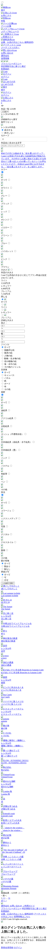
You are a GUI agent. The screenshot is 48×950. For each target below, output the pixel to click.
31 (9, 898)
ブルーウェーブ (8, 874)
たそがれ (5, 736)
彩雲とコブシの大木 (10, 823)
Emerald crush (7, 816)
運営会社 (5, 56)
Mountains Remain (8, 888)
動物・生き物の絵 (12, 358)
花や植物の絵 (10, 361)
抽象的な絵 (9, 350)
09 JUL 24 (5, 602)
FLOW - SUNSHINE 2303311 (13, 763)
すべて (7, 347)
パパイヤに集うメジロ (11, 704)
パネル (7, 378)
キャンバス (9, 375)
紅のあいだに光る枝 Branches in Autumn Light (21, 672)
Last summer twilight (9, 596)
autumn (4, 721)
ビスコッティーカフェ (11, 714)
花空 (3, 651)
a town (4, 658)
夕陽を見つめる (8, 809)
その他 (7, 389)
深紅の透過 (6, 665)
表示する (8, 130)
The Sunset (5, 609)
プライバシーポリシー (11, 64)
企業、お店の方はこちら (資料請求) (17, 914)
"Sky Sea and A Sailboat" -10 (13, 852)
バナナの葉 (6, 881)
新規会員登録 (7, 947)
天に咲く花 (6, 619)
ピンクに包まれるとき (11, 690)
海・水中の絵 (10, 364)
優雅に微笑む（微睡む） (12, 746)
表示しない (9, 133)
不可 (6, 580)
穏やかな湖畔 (7, 787)
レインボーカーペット (11, 867)
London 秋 (5, 794)
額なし (7, 569)
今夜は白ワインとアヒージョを (15, 626)
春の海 (4, 728)
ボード (7, 384)
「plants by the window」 (12, 830)
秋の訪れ (5, 770)
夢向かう (5, 845)
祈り (3, 633)
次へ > (4, 901)
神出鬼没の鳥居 (8, 641)
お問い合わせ (16, 906)
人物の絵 (8, 356)
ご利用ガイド (29, 906)
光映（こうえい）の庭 (11, 859)
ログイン (18, 947)
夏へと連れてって (9, 756)
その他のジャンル (12, 367)
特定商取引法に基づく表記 (13, 66)
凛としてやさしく (9, 589)
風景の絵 (8, 353)
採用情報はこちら (22, 916)
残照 (3, 683)
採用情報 (5, 58)
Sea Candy (5, 697)
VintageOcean (7, 777)
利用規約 (5, 69)
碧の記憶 (5, 838)
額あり (7, 566)
